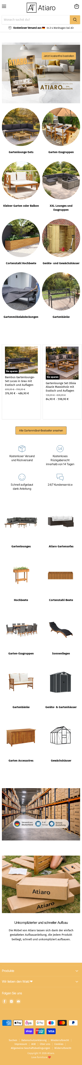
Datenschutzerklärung (34, 1040)
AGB (33, 1044)
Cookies (58, 1044)
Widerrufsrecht (62, 1048)
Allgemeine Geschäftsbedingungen (30, 1048)
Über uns (45, 1044)
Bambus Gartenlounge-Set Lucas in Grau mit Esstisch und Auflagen (20, 380)
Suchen (13, 1040)
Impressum (20, 1044)
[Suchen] (75, 19)
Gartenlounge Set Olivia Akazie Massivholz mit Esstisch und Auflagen (61, 386)
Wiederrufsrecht (60, 1040)
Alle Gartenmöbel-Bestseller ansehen (41, 430)
